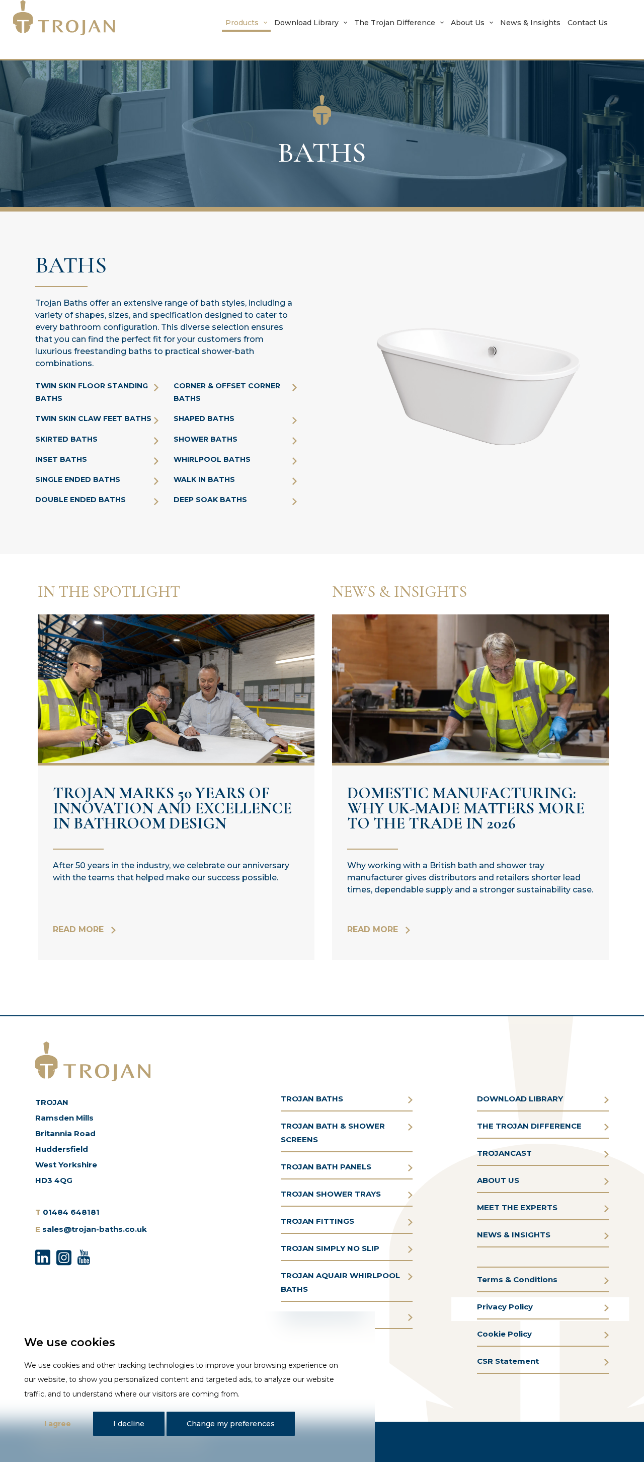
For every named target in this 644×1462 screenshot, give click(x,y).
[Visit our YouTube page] (83, 1255)
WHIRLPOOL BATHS (212, 459)
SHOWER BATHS (205, 439)
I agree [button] (57, 1423)
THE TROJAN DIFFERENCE (529, 1126)
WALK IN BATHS (204, 479)
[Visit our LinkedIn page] (42, 1255)
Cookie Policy (504, 1334)
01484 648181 (71, 1212)
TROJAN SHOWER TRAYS (331, 1194)
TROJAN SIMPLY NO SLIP (330, 1248)
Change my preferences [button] (231, 1423)
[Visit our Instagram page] (63, 1255)
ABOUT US (498, 1180)
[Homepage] (64, 17)
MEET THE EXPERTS (517, 1207)
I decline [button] (128, 1423)
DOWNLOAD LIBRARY (520, 1098)
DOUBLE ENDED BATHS (80, 499)
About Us (468, 22)
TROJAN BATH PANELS (326, 1166)
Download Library (306, 22)
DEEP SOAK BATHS (210, 499)
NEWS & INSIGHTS (513, 1234)
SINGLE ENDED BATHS (77, 479)
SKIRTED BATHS (66, 439)
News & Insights (530, 22)
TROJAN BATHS (312, 1098)
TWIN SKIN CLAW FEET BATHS (93, 418)
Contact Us (588, 22)
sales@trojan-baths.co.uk (94, 1229)
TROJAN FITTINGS (317, 1221)
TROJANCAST (504, 1153)
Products (242, 22)
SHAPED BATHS (204, 418)
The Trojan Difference (394, 22)
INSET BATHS (61, 459)
